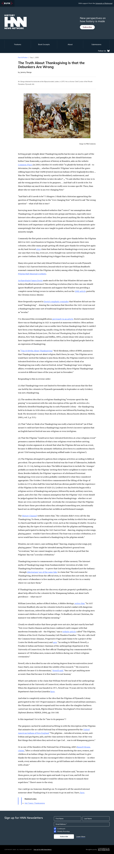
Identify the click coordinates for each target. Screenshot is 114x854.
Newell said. (58, 670)
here (52, 691)
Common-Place (25, 164)
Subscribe (87, 27)
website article (69, 631)
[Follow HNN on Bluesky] (108, 51)
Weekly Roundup (63, 831)
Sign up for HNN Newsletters (43, 849)
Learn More (80, 836)
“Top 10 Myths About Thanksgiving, (36, 350)
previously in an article (62, 319)
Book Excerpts (44, 44)
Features (17, 44)
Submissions (96, 44)
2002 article (80, 291)
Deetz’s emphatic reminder (56, 301)
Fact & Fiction (23, 57)
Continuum (61, 829)
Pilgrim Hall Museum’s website (32, 273)
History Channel (29, 515)
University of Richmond (104, 3)
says (55, 642)
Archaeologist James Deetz (30, 280)
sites (38, 249)
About (70, 44)
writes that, (80, 603)
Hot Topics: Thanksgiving (35, 803)
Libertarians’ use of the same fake (42, 572)
